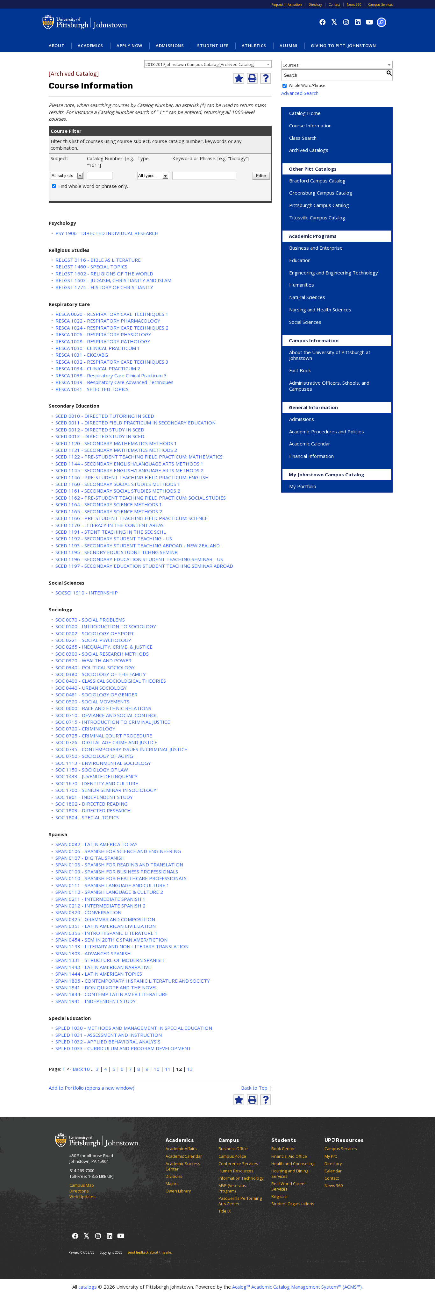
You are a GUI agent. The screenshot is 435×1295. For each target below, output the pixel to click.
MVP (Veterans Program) (232, 1188)
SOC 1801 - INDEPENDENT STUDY (94, 797)
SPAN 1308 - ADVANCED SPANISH (93, 953)
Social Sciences (305, 322)
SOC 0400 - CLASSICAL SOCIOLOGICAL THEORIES (110, 681)
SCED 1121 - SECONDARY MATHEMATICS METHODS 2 (116, 450)
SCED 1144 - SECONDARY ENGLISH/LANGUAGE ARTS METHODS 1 (129, 463)
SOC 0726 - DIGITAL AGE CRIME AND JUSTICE (106, 742)
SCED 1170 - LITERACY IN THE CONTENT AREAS (109, 525)
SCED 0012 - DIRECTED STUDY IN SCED (99, 429)
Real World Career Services (288, 1186)
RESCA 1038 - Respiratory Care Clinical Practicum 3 (111, 375)
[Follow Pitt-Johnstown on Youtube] (370, 22)
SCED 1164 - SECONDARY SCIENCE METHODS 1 (108, 504)
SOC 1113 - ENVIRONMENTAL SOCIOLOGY (103, 763)
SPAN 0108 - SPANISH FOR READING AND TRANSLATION (119, 864)
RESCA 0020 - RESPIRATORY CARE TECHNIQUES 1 (111, 314)
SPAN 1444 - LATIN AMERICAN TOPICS (98, 974)
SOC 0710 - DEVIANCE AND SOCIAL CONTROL (106, 715)
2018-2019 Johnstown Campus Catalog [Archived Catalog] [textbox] (200, 64)
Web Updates (82, 1196)
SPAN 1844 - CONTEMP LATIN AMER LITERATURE (111, 994)
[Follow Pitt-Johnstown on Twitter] (334, 22)
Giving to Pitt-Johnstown (343, 45)
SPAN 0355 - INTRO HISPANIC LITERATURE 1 (106, 933)
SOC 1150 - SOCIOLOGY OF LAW (91, 769)
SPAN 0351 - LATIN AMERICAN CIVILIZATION (105, 926)
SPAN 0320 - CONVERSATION (88, 912)
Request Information (286, 4)
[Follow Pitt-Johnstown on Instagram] (346, 22)
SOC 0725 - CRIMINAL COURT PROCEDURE (103, 735)
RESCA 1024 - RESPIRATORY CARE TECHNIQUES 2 (111, 327)
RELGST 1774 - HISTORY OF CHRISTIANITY (104, 287)
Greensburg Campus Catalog (320, 192)
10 (157, 1069)
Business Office (233, 1148)
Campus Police (232, 1156)
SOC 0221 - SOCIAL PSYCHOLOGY (93, 640)
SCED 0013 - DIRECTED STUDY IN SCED (99, 436)
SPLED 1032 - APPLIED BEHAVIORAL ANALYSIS (107, 1041)
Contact (334, 4)
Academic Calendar (309, 443)
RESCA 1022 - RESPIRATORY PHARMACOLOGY (107, 320)
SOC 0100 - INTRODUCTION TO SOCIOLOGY (105, 626)
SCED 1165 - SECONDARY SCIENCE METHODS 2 (108, 511)
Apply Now (129, 45)
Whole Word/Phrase (307, 86)
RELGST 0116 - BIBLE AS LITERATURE (98, 260)
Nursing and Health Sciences (320, 309)
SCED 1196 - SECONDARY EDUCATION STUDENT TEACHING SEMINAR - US (139, 559)
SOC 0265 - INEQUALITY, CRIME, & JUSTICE (104, 647)
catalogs (87, 1287)
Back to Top (254, 1088)
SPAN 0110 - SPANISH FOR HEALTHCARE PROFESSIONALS (121, 878)
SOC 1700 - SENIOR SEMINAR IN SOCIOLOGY (105, 790)
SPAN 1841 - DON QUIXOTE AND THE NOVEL (106, 987)
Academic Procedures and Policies (326, 431)
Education (299, 260)
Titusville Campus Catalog (317, 217)
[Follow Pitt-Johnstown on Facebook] (322, 22)
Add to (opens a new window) (91, 1088)
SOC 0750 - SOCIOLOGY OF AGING (94, 756)
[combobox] (208, 64)
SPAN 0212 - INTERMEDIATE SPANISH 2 (100, 905)
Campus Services (380, 4)
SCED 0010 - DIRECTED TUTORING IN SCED (104, 416)
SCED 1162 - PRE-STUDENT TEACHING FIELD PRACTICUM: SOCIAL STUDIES (140, 498)
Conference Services (238, 1163)
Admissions (170, 45)
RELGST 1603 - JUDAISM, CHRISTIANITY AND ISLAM (113, 280)
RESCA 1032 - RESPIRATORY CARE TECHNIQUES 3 (111, 362)
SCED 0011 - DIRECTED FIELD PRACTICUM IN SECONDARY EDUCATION (135, 422)
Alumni (288, 45)
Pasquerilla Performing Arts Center (240, 1201)
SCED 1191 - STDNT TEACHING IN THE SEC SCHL (110, 532)
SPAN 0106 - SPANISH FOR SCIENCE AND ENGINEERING (118, 851)
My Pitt (330, 1156)
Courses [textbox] (290, 65)
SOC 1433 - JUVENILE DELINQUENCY (96, 776)
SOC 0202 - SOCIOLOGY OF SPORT (94, 633)
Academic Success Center (183, 1166)
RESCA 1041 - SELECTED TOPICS (92, 389)
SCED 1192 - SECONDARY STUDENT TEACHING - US (113, 538)
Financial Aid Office (289, 1156)
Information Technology (240, 1178)
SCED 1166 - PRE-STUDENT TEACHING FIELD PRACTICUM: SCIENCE (131, 518)
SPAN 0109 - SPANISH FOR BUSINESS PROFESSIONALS (116, 871)
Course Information (310, 125)
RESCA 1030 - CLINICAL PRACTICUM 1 (97, 348)
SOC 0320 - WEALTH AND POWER (93, 660)
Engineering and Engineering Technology (333, 272)
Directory (315, 4)
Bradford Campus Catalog (317, 180)
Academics (90, 45)
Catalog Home (305, 113)
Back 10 (81, 1069)
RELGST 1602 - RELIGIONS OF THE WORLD (104, 273)
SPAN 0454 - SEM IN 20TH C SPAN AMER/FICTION (111, 939)
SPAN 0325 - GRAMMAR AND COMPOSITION (105, 919)
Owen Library (178, 1191)
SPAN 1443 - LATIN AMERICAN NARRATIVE (103, 967)
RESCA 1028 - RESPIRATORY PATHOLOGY (102, 341)
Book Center (283, 1148)
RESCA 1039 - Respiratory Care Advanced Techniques (114, 382)
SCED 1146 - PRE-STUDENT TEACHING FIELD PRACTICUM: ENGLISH (132, 477)
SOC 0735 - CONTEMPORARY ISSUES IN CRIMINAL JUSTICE (121, 749)
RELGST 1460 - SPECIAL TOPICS (91, 266)
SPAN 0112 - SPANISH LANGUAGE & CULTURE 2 (109, 892)
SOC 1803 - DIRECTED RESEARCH (93, 810)
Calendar (333, 1171)
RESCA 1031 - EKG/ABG (81, 355)
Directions (79, 1191)
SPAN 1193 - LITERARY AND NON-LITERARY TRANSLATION (122, 946)
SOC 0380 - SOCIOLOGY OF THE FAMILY (100, 674)
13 (190, 1069)
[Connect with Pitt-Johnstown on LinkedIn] (358, 22)
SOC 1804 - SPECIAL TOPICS (87, 817)
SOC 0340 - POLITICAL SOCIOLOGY (95, 667)
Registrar (279, 1196)
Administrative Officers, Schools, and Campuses (329, 386)
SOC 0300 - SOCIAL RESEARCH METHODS (102, 654)
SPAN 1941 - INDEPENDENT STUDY (95, 1001)
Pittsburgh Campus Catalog (319, 205)
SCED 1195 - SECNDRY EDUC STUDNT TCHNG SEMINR (116, 552)
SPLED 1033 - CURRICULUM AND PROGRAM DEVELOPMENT (123, 1048)
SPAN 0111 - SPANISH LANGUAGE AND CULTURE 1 (112, 885)
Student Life (212, 45)
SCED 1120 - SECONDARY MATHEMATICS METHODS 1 (116, 443)
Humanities (301, 284)
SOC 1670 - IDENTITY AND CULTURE (96, 783)
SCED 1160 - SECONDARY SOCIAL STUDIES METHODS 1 (117, 484)
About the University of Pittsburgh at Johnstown (329, 355)
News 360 (354, 4)
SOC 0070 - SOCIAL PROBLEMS (90, 619)
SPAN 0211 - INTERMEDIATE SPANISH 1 (100, 899)
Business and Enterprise (316, 248)
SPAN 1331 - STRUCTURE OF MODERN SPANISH (109, 960)
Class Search (303, 138)
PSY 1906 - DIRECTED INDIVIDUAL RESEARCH (107, 233)
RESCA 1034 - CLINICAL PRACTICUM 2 (97, 368)
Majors (172, 1183)
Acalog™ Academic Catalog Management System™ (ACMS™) (297, 1287)
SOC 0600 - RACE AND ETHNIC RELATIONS (103, 708)
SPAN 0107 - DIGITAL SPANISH (90, 858)
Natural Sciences (307, 297)
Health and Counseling (292, 1163)
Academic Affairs (181, 1148)
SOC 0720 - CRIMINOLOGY (85, 728)
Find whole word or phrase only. (93, 186)
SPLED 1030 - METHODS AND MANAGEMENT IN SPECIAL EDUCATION (133, 1028)
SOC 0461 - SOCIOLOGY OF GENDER (96, 694)
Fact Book (300, 370)
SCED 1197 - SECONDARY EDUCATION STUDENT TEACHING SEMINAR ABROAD (144, 566)
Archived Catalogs (308, 150)
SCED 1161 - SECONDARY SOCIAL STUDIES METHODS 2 (117, 490)
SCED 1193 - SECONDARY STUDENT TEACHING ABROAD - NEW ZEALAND (137, 545)
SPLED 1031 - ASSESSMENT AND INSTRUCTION (108, 1035)
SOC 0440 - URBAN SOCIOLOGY (91, 688)
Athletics (254, 45)
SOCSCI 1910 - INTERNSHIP (86, 592)
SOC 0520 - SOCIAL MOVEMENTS (92, 701)
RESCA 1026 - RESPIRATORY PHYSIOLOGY (103, 334)
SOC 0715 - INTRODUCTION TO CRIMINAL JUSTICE (112, 722)
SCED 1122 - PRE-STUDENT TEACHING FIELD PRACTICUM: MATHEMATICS (139, 456)
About (56, 45)
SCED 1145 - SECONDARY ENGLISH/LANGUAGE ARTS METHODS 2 (129, 470)
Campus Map (81, 1185)
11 (168, 1069)
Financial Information (311, 456)
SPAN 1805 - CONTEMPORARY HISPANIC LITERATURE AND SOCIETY (132, 981)
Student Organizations (292, 1203)
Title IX (224, 1211)
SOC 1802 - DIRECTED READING (91, 803)
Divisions (174, 1176)
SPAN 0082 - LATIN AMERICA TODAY (96, 844)
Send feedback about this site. (149, 1252)
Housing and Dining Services (289, 1173)
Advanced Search (299, 93)
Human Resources (235, 1171)
